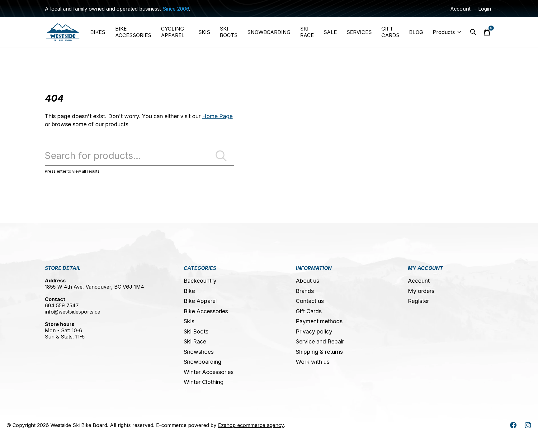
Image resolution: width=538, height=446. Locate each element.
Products (444, 32)
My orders (421, 291)
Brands (305, 291)
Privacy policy (314, 331)
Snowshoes (199, 351)
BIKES (97, 32)
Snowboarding (202, 361)
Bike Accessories (206, 311)
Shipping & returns (319, 351)
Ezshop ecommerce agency (251, 425)
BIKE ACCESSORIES (133, 32)
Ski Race (195, 341)
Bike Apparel (200, 301)
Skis (189, 321)
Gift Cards (309, 311)
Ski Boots (196, 331)
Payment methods (319, 321)
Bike (189, 291)
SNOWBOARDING (268, 32)
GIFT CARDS (390, 32)
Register (418, 301)
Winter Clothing (204, 382)
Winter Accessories (209, 372)
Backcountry (200, 280)
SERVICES (359, 32)
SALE (330, 32)
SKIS (204, 32)
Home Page (217, 116)
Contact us (310, 301)
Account (419, 280)
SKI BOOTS (229, 32)
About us (307, 280)
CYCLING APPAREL (173, 32)
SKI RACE (307, 32)
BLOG (416, 32)
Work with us (312, 361)
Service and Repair (320, 341)
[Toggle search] (473, 32)
